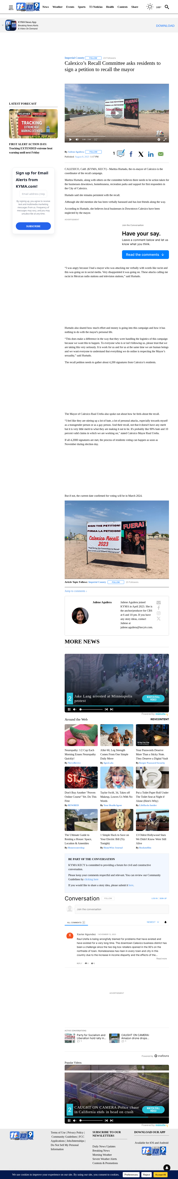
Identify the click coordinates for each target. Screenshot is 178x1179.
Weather (57, 6)
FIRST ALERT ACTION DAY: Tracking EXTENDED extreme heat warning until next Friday (30, 148)
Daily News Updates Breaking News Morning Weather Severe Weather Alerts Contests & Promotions (105, 1155)
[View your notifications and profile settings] (165, 922)
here (131, 885)
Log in (155, 898)
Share (134, 6)
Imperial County (97, 582)
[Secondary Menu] (13, 7)
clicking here (91, 879)
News (45, 6)
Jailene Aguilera (76, 152)
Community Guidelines (64, 1136)
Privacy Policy (75, 1132)
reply (79, 963)
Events (70, 6)
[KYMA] (28, 7)
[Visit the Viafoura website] (161, 1055)
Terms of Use (58, 1132)
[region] (117, 977)
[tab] (76, 922)
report (163, 963)
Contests (123, 6)
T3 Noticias (96, 6)
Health (110, 6)
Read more (161, 958)
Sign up (163, 898)
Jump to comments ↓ (76, 591)
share (155, 963)
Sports (82, 6)
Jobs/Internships (75, 1140)
